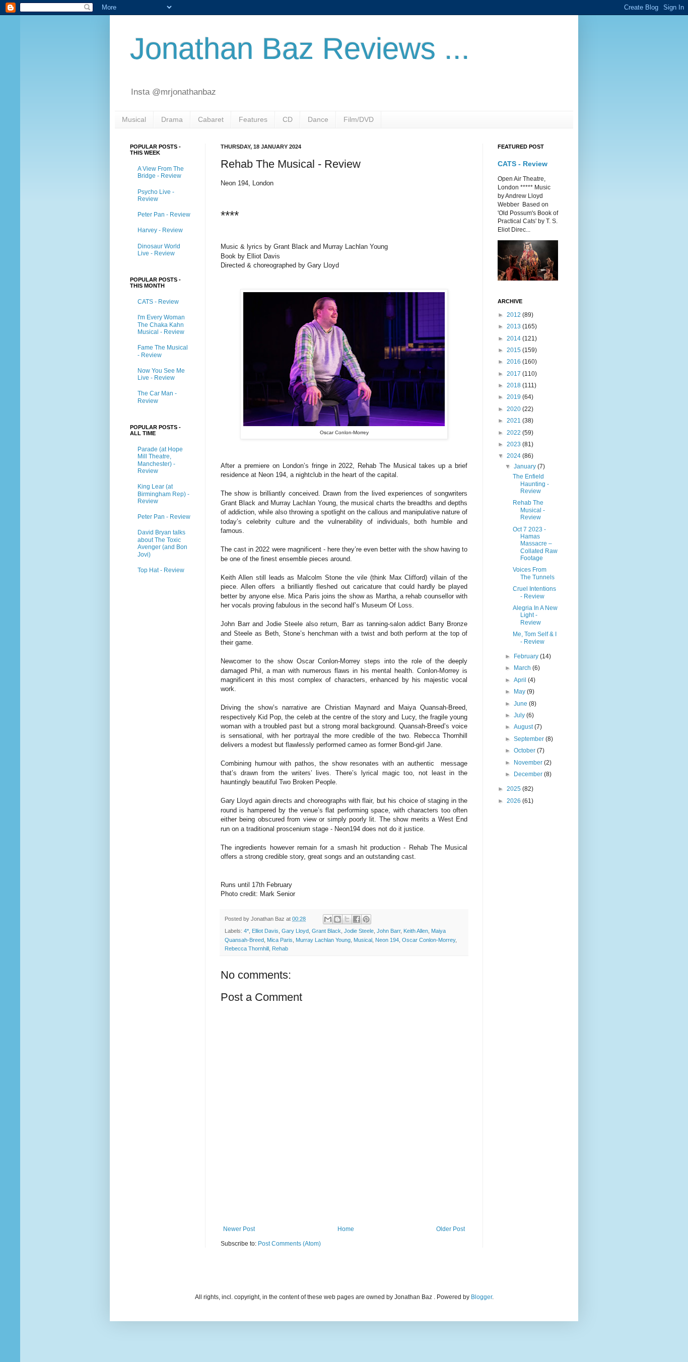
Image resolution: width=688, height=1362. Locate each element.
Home (345, 1229)
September (529, 738)
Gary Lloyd (295, 931)
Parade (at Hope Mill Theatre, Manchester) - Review (160, 460)
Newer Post (239, 1229)
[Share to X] (347, 919)
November (529, 762)
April (521, 680)
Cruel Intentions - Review (534, 592)
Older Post (450, 1229)
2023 (514, 444)
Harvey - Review (160, 230)
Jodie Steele (359, 931)
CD (288, 119)
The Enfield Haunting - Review (531, 484)
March (523, 667)
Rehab (280, 948)
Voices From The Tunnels (534, 573)
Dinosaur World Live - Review (158, 250)
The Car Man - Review (157, 397)
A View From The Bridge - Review (160, 172)
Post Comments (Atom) (289, 1243)
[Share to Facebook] (357, 919)
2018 (514, 385)
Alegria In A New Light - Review (535, 615)
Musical (134, 119)
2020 (514, 409)
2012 (514, 314)
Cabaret (211, 119)
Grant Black (326, 931)
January (525, 466)
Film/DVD (358, 119)
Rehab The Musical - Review (529, 510)
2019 (514, 396)
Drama (172, 119)
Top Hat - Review (160, 570)
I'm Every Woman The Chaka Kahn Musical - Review (161, 324)
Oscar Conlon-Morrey (428, 940)
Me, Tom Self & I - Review (535, 638)
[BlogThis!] (337, 919)
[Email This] (328, 919)
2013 (514, 326)
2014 (514, 338)
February (527, 656)
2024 (514, 455)
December (529, 774)
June (521, 703)
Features (253, 119)
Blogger (481, 1297)
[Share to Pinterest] (366, 919)
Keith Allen (415, 931)
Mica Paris (280, 940)
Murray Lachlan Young (323, 940)
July (520, 715)
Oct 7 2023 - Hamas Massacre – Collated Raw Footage (535, 544)
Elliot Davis (265, 931)
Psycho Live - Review (155, 195)
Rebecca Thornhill (247, 948)
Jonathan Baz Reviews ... (300, 48)
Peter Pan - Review (163, 214)
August (524, 726)
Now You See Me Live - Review (161, 374)
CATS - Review (158, 301)
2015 (514, 350)
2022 (514, 432)
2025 (514, 788)
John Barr (388, 931)
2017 (514, 373)
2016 (514, 361)
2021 (514, 420)
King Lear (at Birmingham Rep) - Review (163, 494)
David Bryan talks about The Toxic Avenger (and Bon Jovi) (162, 543)
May (520, 691)
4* (246, 931)
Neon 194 (387, 940)
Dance (318, 119)
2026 (514, 800)
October (525, 750)
